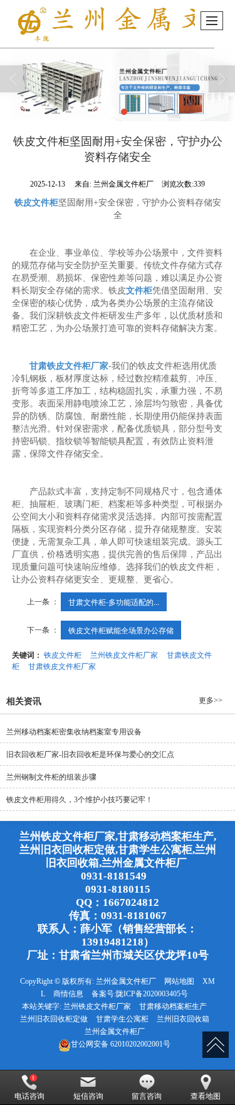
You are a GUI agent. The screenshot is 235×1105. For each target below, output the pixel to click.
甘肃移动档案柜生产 (173, 1006)
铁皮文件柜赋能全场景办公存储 (121, 629)
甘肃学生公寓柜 (122, 1019)
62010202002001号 (120, 1044)
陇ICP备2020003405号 (152, 993)
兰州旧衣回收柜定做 (54, 1019)
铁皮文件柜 (62, 654)
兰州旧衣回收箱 (183, 1019)
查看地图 (206, 1096)
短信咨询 (88, 1096)
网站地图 (179, 981)
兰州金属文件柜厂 (126, 981)
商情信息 (68, 993)
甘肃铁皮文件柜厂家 (62, 665)
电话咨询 (29, 1096)
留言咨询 (147, 1096)
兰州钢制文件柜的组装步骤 (51, 777)
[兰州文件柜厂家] (117, 84)
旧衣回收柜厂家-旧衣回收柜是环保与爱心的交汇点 (98, 754)
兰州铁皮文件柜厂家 (124, 654)
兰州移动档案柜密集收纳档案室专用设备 (74, 731)
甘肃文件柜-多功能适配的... (113, 601)
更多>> (210, 700)
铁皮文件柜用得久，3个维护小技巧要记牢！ (88, 799)
